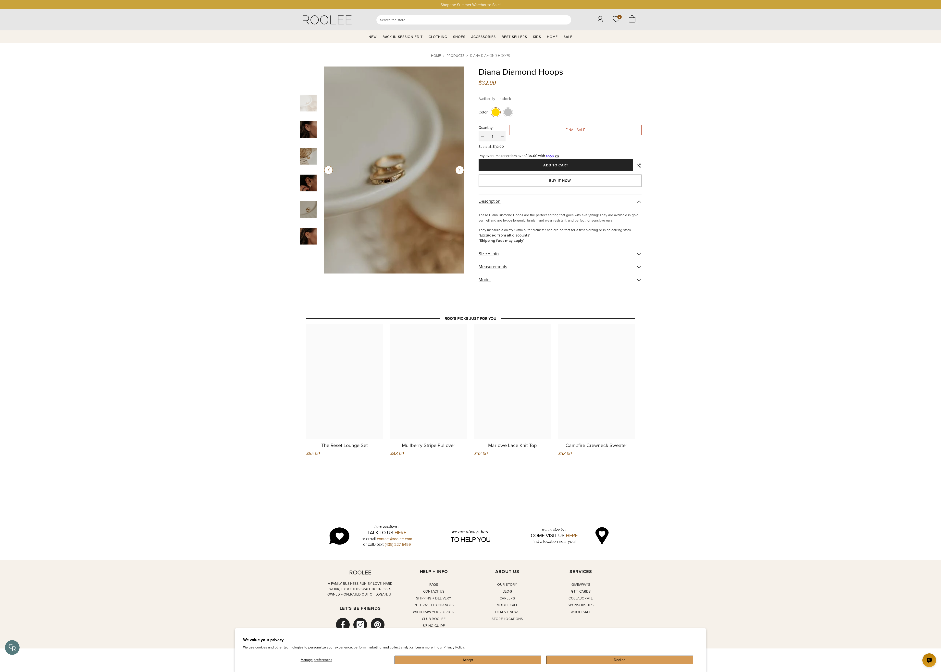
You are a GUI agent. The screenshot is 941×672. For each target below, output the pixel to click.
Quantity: (486, 128)
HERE (400, 532)
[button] (328, 170)
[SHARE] (637, 165)
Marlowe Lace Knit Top (512, 445)
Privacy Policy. (454, 647)
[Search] (473, 20)
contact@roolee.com (394, 538)
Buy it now (560, 180)
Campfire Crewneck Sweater (596, 445)
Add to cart (555, 165)
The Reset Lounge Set (344, 445)
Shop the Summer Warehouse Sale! (471, 4)
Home (436, 55)
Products (455, 55)
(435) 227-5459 (398, 544)
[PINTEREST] (377, 625)
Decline (619, 659)
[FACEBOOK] (343, 625)
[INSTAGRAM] (360, 625)
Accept (468, 659)
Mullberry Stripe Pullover (428, 445)
